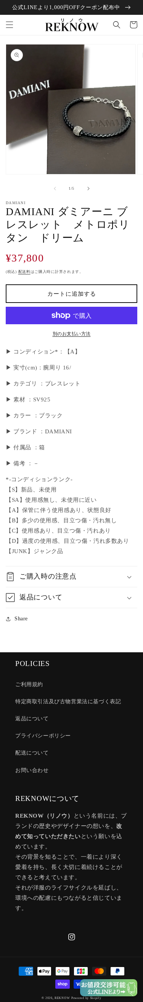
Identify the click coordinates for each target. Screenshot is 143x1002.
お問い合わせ (32, 770)
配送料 (24, 272)
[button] (9, 24)
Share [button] (21, 618)
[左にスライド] (55, 188)
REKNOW (62, 998)
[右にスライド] (88, 188)
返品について (32, 718)
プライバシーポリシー (43, 736)
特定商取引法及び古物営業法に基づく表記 (68, 701)
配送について (32, 753)
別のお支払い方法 (72, 333)
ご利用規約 (29, 684)
